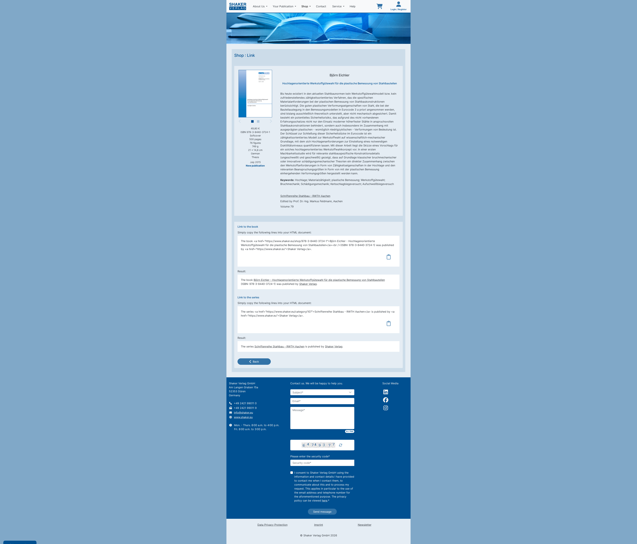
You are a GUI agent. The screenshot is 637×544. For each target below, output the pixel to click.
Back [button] (256, 361)
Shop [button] (306, 6)
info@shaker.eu (243, 412)
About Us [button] (259, 6)
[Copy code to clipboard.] (389, 257)
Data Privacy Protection (272, 524)
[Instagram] (385, 408)
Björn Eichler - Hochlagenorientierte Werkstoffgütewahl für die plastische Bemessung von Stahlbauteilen (319, 280)
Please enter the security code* (310, 456)
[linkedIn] (385, 392)
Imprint (318, 524)
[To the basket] (380, 6)
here (324, 500)
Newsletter (364, 524)
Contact (321, 6)
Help (353, 6)
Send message (322, 511)
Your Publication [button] (283, 6)
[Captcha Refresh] (340, 445)
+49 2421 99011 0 (245, 403)
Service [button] (337, 6)
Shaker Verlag (308, 284)
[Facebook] (385, 400)
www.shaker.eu (243, 417)
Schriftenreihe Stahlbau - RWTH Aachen (305, 196)
